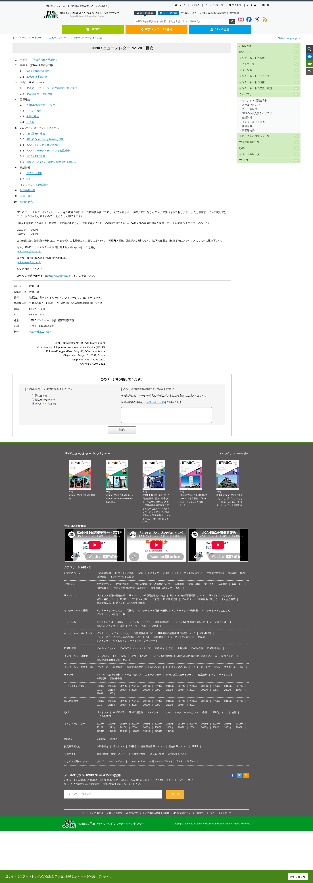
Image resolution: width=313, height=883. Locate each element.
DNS (140, 573)
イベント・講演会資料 (254, 100)
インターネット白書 (253, 122)
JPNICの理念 (122, 584)
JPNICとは (245, 45)
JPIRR (166, 573)
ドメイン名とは (105, 622)
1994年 (158, 731)
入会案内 (222, 584)
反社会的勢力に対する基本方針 (130, 588)
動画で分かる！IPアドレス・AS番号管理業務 (121, 603)
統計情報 (101, 576)
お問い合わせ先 (155, 402)
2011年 (100, 690)
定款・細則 (194, 584)
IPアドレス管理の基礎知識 (111, 595)
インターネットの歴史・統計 (255, 88)
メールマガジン (251, 104)
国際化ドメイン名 (106, 625)
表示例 (113, 738)
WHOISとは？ (188, 13)
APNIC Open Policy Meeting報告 (45, 139)
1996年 (135, 731)
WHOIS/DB (119, 712)
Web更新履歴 (71, 701)
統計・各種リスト (106, 599)
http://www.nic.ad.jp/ (59, 275)
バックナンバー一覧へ (235, 453)
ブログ (100, 761)
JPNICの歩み (154, 667)
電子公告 (209, 584)
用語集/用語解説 (215, 573)
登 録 (175, 794)
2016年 (193, 686)
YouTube (190, 761)
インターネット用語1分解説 (153, 610)
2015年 (204, 686)
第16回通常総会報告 (38, 71)
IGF (148, 637)
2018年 (170, 686)
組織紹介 (159, 648)
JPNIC (95, 29)
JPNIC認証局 (136, 712)
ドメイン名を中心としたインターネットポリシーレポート (127, 640)
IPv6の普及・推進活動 (39, 93)
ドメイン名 (245, 70)
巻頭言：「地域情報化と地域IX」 (39, 59)
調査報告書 (248, 130)
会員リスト (26, 195)
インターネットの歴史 (122, 576)
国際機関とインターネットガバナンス (174, 637)
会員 (204, 712)
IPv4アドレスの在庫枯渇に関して (199, 599)
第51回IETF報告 (35, 133)
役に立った (41, 395)
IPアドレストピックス (221, 595)
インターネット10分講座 (34, 184)
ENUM (143, 656)
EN (267, 5)
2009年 (123, 690)
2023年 (112, 686)
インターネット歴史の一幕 (111, 614)
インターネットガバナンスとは (113, 633)
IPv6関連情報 (104, 573)
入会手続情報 (139, 753)
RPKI (133, 656)
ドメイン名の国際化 (161, 656)
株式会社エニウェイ (40, 331)
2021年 (135, 686)
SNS (179, 761)
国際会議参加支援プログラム (112, 659)
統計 (29, 179)
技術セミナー (228, 656)
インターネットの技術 (252, 82)
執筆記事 (247, 126)
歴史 (170, 648)
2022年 (123, 686)
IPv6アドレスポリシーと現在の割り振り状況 (51, 88)
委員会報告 (32, 116)
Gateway (101, 738)
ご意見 (154, 625)
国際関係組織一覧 (143, 633)
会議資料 (247, 117)
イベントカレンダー (250, 154)
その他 (30, 122)
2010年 (112, 690)
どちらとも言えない (46, 403)
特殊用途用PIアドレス (152, 746)
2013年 (228, 686)
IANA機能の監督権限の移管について (176, 633)
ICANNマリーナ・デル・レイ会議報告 (48, 150)
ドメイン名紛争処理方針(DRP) (189, 622)
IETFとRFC (103, 656)
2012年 (239, 686)
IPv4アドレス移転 (124, 573)
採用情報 (234, 13)
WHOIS (243, 160)
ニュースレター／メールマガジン (180, 712)
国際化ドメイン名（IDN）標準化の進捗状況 (51, 162)
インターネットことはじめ (216, 610)
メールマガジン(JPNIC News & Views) (89, 775)
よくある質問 (228, 599)
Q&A (196, 5)
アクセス (236, 5)
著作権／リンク (133, 813)
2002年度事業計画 (36, 76)
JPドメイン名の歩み (176, 667)
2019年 (158, 686)
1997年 (112, 693)
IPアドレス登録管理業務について (187, 595)
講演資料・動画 (236, 573)
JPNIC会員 (222, 29)
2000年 (228, 690)
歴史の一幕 (230, 667)
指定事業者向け (72, 746)
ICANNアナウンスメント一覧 (135, 648)
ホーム (182, 5)
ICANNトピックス (106, 648)
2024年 (100, 686)
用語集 (130, 610)
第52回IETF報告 (35, 156)
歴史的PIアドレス (177, 746)
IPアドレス (245, 52)
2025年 (100, 723)
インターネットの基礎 (252, 58)
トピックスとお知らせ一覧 (254, 136)
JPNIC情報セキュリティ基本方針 (189, 813)
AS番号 (133, 746)
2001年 (216, 690)
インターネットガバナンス (254, 76)
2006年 (158, 690)
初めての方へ (104, 584)
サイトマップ (216, 5)
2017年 (181, 686)
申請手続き (102, 746)
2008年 (135, 690)
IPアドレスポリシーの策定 (145, 599)
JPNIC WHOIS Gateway (213, 13)
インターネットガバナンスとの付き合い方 (119, 637)
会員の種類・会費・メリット (112, 753)
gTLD (120, 622)
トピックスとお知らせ (76, 686)
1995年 (147, 731)
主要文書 (182, 648)
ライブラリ (38, 37)
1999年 (239, 690)
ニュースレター (57, 37)
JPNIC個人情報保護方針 (157, 813)
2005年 (170, 690)
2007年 (147, 690)
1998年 (100, 693)
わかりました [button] (297, 876)
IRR (115, 656)
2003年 (193, 690)
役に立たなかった (45, 399)
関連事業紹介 (162, 622)
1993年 (170, 731)
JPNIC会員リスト (177, 753)
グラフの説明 (34, 173)
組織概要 (179, 584)
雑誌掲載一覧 (27, 190)
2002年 (204, 690)
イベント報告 (34, 110)
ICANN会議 (197, 648)
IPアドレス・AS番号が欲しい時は (147, 595)
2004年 (181, 690)
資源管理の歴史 (135, 667)
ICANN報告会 (214, 648)
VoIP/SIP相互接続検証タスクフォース (197, 656)
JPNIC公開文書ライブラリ (257, 113)
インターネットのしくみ (110, 610)
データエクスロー (219, 622)
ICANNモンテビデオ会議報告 (43, 144)
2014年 (216, 686)
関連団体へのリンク (161, 588)
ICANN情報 (206, 633)
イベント (133, 625)
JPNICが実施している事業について (152, 584)
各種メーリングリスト (161, 761)
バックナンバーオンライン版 (86, 37)
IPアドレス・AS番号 (158, 29)
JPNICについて (219, 712)
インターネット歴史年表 (110, 667)
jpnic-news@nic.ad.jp (29, 251)
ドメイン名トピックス (139, 622)
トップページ (19, 37)
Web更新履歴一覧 (249, 142)
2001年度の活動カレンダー (42, 105)
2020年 (147, 686)
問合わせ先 (26, 201)
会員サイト (70, 753)
